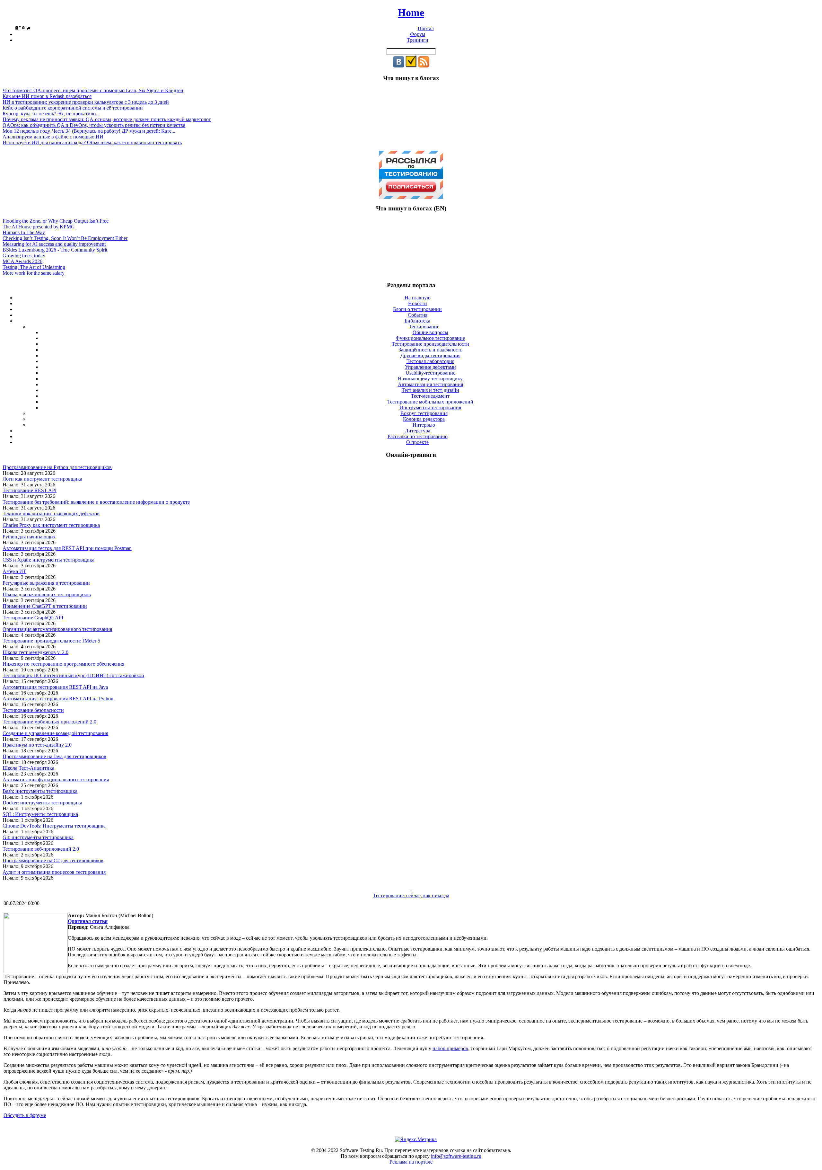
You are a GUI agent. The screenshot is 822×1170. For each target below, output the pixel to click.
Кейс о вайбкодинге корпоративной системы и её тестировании (73, 108)
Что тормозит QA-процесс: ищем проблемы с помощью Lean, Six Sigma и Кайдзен (93, 90)
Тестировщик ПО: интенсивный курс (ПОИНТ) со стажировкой (73, 675)
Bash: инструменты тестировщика (40, 791)
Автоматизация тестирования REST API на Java (55, 687)
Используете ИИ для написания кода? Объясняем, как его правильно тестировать (92, 142)
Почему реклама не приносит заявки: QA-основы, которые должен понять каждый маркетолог (107, 119)
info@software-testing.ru (456, 1156)
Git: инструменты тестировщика (38, 837)
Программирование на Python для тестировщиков (57, 467)
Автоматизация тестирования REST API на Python (58, 698)
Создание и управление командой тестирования (55, 733)
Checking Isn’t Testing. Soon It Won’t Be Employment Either (65, 238)
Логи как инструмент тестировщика (42, 479)
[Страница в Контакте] (398, 65)
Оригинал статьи (88, 921)
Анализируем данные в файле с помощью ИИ (53, 136)
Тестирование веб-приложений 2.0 (41, 849)
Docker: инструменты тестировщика (42, 802)
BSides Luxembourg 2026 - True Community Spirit (55, 250)
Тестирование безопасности (33, 710)
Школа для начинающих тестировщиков (47, 594)
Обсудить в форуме (25, 1115)
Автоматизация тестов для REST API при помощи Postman (67, 548)
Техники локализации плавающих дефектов (51, 513)
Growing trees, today (24, 255)
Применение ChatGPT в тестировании (45, 606)
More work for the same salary (34, 273)
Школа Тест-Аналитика (28, 768)
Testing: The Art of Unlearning (34, 267)
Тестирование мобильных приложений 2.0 (49, 721)
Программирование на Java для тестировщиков (54, 756)
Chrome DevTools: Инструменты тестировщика (54, 826)
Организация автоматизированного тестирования (57, 629)
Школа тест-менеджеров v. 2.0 (35, 652)
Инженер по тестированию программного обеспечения (63, 664)
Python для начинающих (29, 536)
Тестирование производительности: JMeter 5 (51, 640)
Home (411, 12)
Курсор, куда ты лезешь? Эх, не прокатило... (51, 113)
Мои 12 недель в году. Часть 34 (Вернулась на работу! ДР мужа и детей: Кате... (89, 131)
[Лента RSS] (423, 65)
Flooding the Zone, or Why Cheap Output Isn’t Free (56, 221)
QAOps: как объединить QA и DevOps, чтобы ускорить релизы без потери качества (94, 125)
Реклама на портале (411, 1162)
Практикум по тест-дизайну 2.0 (37, 745)
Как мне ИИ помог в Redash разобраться (47, 96)
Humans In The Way (24, 232)
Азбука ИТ (14, 571)
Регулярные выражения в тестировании (46, 583)
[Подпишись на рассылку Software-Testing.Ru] (411, 65)
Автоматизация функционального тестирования (56, 779)
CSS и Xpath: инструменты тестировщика (48, 560)
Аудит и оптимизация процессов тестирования (54, 872)
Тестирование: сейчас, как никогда (411, 895)
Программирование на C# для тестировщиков (53, 860)
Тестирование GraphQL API (33, 617)
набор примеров (450, 1048)
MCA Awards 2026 (22, 261)
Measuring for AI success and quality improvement (54, 244)
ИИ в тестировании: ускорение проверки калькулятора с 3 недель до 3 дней (86, 102)
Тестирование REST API (30, 490)
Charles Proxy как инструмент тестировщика (51, 525)
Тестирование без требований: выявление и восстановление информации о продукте (96, 502)
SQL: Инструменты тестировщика (40, 814)
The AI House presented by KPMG (39, 226)
